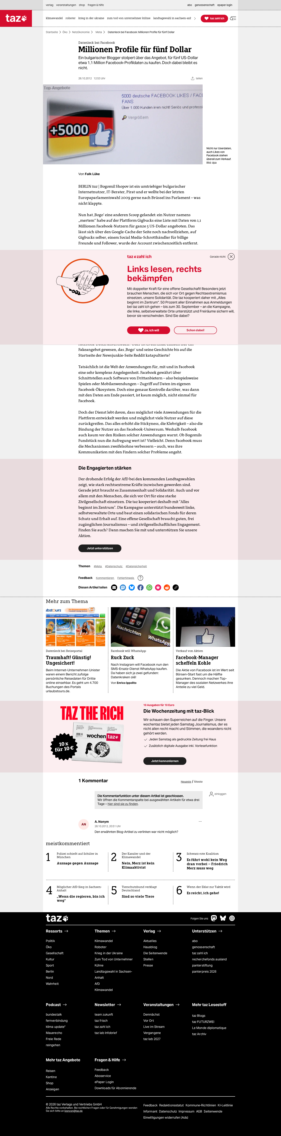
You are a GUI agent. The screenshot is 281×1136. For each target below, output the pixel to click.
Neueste (186, 781)
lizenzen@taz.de (73, 1110)
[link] (55, 18)
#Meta (98, 566)
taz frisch (101, 1021)
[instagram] (232, 920)
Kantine (51, 1077)
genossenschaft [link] (204, 5)
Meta (99, 32)
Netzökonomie (81, 32)
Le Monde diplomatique (209, 1028)
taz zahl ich (200, 953)
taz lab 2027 (152, 1039)
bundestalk (54, 1015)
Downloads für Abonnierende (115, 1088)
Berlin (50, 972)
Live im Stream (154, 1027)
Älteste (198, 781)
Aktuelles (150, 941)
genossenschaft (203, 947)
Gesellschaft (54, 953)
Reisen (50, 1071)
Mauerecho (54, 1033)
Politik (50, 941)
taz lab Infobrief (106, 1033)
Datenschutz (168, 1111)
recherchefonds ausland (209, 959)
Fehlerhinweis (126, 578)
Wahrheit (52, 984)
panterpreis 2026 (204, 972)
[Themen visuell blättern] (195, 18)
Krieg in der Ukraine (109, 953)
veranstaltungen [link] (66, 5)
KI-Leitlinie (225, 1105)
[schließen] (231, 256)
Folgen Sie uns (199, 918)
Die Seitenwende (155, 953)
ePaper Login (104, 1082)
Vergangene (152, 1033)
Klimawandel (104, 941)
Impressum (187, 1111)
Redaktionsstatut (172, 1105)
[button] (233, 18)
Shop (49, 1083)
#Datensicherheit (136, 566)
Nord (49, 978)
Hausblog (150, 947)
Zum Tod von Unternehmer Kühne (114, 962)
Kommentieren (105, 578)
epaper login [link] (224, 5)
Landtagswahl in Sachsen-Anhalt (113, 975)
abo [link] (189, 5)
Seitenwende (213, 1111)
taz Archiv (199, 1034)
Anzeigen (52, 1089)
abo (195, 941)
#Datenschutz (114, 566)
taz (57, 918)
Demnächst (151, 1015)
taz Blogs (198, 1016)
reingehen (53, 1045)
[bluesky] (223, 920)
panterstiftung (202, 965)
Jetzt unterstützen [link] (100, 548)
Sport (50, 965)
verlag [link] (49, 5)
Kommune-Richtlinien (201, 1105)
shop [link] (82, 5)
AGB (199, 1111)
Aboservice (103, 1076)
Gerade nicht (218, 256)
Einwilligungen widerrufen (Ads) (165, 1118)
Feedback (102, 1070)
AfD (97, 984)
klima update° (55, 1027)
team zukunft (104, 1015)
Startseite (52, 32)
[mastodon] (214, 920)
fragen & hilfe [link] (96, 5)
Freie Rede (53, 1039)
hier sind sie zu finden (123, 804)
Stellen (148, 959)
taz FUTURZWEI (203, 1022)
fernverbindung (57, 1021)
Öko (65, 32)
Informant (150, 1111)
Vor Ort (148, 1021)
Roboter (100, 947)
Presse (148, 965)
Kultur (50, 959)
